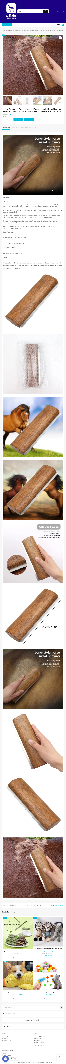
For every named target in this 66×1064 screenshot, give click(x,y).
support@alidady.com (7, 1050)
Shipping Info (37, 1038)
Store (3, 1044)
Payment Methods (39, 1042)
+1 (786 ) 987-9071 (7, 1052)
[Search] (61, 1007)
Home (3, 30)
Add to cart (18, 119)
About (35, 1033)
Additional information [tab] (19, 128)
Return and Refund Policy (40, 1036)
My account (5, 1035)
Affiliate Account (38, 1044)
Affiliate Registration (39, 1046)
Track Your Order (6, 1040)
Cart (3, 1042)
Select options (18, 958)
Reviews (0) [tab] (32, 128)
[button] (60, 37)
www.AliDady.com (23, 1062)
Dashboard (5, 1036)
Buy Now (29, 119)
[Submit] (45, 11)
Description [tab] (6, 128)
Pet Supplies (9, 30)
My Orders (5, 1038)
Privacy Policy (37, 1040)
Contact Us (37, 1035)
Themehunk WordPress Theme (44, 1062)
